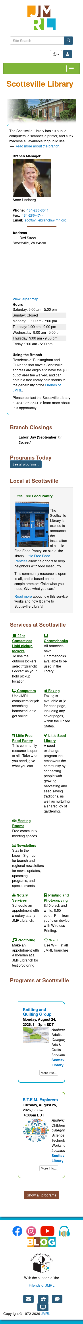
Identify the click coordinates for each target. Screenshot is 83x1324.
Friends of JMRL (41, 1285)
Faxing (54, 690)
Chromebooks (56, 640)
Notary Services (20, 898)
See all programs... (25, 464)
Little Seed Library (55, 738)
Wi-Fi (53, 939)
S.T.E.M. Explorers (40, 1100)
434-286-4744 (33, 215)
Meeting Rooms (21, 823)
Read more (23, 596)
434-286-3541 (38, 210)
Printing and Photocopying (56, 898)
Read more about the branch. (37, 146)
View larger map (25, 298)
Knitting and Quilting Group (37, 1011)
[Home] (41, 19)
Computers (26, 690)
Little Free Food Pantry (22, 738)
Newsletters (26, 845)
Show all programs (41, 1195)
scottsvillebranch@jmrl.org (45, 220)
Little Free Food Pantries (32, 558)
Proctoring (26, 939)
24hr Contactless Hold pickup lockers (22, 643)
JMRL (45, 1313)
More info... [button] (49, 1072)
